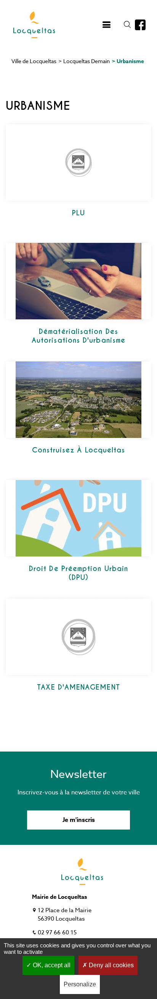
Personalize (80, 984)
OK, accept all (50, 965)
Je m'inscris (78, 820)
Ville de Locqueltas (33, 61)
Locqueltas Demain (86, 61)
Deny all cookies (110, 965)
